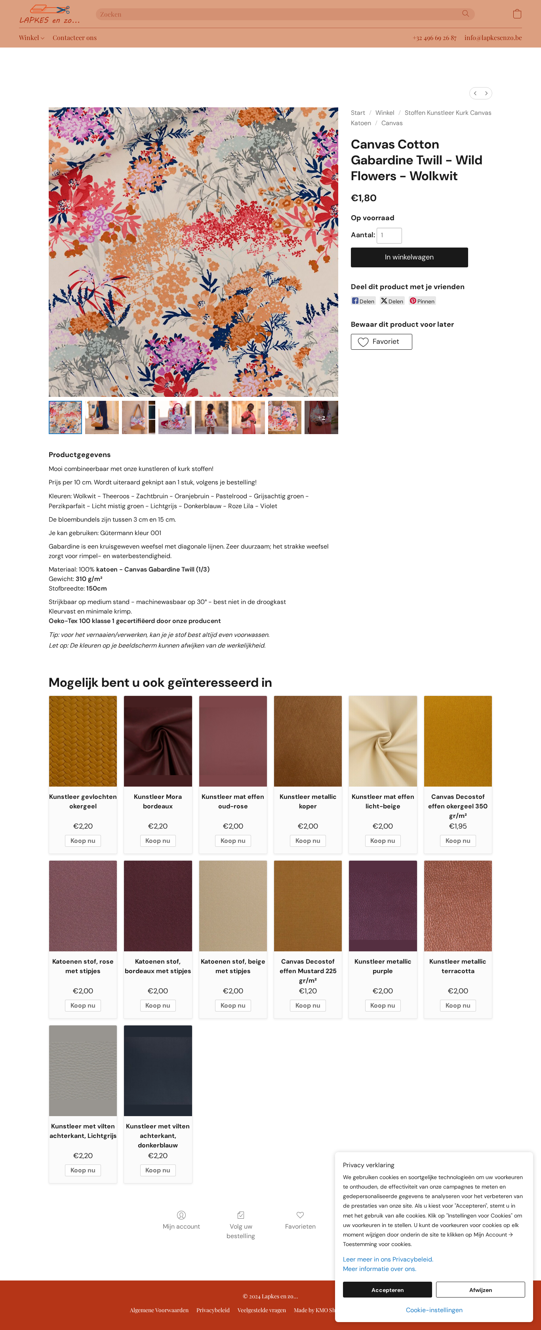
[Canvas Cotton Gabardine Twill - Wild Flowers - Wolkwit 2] (138, 417)
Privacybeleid (213, 1310)
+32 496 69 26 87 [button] (435, 37)
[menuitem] (475, 93)
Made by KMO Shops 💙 (323, 1310)
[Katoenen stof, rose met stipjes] (83, 906)
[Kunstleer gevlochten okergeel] (83, 741)
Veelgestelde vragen (262, 1310)
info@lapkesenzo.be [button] (493, 37)
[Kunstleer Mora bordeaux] (158, 741)
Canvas (392, 123)
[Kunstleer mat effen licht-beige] (383, 741)
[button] (49, 14)
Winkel (30, 37)
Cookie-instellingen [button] (434, 1310)
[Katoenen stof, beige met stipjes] (233, 906)
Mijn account (181, 1226)
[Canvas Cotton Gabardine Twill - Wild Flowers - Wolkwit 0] (65, 417)
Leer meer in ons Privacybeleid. (388, 1259)
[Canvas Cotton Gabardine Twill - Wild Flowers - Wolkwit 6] (284, 417)
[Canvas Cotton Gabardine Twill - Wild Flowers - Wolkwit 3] (175, 417)
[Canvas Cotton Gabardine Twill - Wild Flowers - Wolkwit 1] (101, 417)
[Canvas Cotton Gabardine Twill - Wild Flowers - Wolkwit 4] (211, 417)
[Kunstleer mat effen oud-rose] (233, 741)
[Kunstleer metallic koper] (308, 741)
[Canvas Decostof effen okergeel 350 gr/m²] (458, 741)
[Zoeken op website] (466, 13)
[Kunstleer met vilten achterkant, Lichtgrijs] (83, 1070)
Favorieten (300, 1226)
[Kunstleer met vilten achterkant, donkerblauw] (158, 1070)
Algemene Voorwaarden (159, 1310)
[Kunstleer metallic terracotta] (458, 906)
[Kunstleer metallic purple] (383, 906)
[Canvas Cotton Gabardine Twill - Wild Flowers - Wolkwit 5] (248, 417)
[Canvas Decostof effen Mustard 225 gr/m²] (308, 906)
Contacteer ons (75, 37)
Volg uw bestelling (241, 1231)
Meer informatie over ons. (379, 1269)
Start (358, 113)
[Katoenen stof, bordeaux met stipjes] (158, 906)
